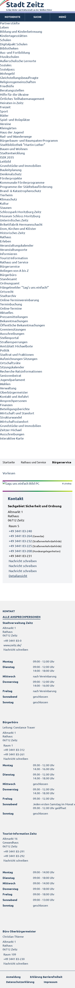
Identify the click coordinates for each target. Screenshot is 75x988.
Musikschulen (9, 56)
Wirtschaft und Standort (17, 413)
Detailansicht (18, 576)
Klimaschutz (8, 199)
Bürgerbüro (8, 275)
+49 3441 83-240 (20, 531)
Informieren (8, 254)
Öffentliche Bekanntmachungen (22, 325)
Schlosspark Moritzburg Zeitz (20, 212)
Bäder (4, 115)
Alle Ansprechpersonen (21, 617)
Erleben (5, 241)
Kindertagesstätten (13, 35)
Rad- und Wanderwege (16, 136)
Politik (4, 350)
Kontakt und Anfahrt (14, 396)
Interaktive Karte (12, 438)
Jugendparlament (12, 379)
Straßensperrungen (13, 342)
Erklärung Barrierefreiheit (46, 977)
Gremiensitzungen (13, 329)
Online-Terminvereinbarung (19, 300)
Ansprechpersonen (13, 400)
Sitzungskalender (12, 367)
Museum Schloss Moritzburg (20, 216)
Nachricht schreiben (23, 561)
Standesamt (8, 279)
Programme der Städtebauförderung (26, 186)
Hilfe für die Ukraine (14, 94)
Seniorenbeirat (10, 375)
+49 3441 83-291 (14, 851)
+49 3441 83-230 (14, 959)
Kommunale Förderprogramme (22, 182)
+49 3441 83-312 (14, 749)
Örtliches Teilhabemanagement (22, 98)
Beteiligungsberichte (15, 409)
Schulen (5, 40)
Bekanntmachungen (14, 321)
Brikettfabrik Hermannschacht (21, 224)
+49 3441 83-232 (20, 541)
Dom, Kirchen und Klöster (18, 228)
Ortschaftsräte (10, 363)
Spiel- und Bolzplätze (15, 119)
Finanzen (6, 405)
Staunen (6, 207)
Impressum (50, 982)
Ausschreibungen (12, 333)
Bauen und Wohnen (14, 149)
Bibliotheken (9, 48)
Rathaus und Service (14, 262)
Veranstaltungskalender (16, 245)
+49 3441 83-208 (20, 551)
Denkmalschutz (10, 174)
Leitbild (5, 161)
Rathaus (5, 237)
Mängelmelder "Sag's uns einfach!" (24, 287)
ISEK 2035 (7, 157)
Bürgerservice (10, 266)
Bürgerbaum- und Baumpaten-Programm (29, 140)
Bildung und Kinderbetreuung (21, 31)
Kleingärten (8, 128)
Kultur (4, 203)
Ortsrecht (7, 291)
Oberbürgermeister (14, 392)
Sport (4, 111)
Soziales (6, 65)
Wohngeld (7, 73)
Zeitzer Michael (11, 430)
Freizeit (5, 107)
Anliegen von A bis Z (14, 270)
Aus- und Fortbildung (15, 52)
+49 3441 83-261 (14, 754)
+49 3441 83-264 (20, 536)
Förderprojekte (11, 178)
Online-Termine (11, 308)
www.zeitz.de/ (12, 645)
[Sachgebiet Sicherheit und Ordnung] (37, 541)
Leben (4, 27)
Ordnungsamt (10, 283)
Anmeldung (13, 977)
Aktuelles (6, 312)
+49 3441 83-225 (20, 546)
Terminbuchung (11, 304)
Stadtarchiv (8, 296)
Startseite (9, 462)
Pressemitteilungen (14, 316)
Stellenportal (9, 337)
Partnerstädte (10, 23)
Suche (37, 16)
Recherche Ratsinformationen (21, 371)
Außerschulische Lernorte (18, 61)
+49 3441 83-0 (12, 640)
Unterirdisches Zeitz (14, 220)
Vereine (5, 124)
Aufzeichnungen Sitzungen (18, 358)
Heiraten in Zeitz (11, 103)
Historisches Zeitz (12, 233)
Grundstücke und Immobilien (20, 165)
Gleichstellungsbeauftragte (19, 77)
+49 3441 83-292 (14, 856)
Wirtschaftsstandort (14, 421)
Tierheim (6, 195)
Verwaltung (8, 388)
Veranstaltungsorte (13, 249)
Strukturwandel (11, 417)
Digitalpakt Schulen (13, 44)
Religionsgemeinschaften (18, 82)
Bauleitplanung (10, 170)
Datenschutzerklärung (20, 982)
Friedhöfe (7, 86)
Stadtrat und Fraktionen (17, 354)
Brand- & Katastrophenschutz (20, 191)
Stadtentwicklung (12, 153)
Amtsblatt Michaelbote (16, 346)
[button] (62, 17)
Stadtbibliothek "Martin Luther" (22, 144)
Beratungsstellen (12, 90)
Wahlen (5, 384)
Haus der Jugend (12, 132)
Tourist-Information (14, 258)
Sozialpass (7, 69)
